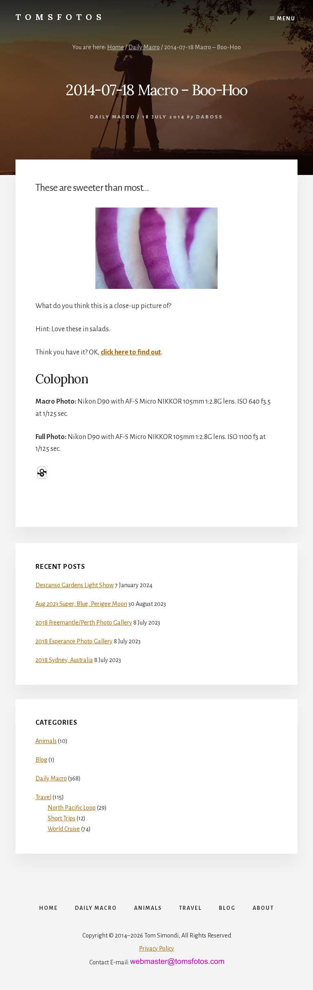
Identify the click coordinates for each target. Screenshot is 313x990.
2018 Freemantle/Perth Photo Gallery (83, 622)
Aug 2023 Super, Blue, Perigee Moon (81, 604)
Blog (41, 759)
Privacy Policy (156, 948)
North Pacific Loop (72, 807)
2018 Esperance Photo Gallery (73, 641)
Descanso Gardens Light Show (74, 585)
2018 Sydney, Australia (64, 660)
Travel (43, 797)
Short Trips (61, 818)
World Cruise (64, 829)
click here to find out (131, 352)
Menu (286, 19)
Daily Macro (112, 117)
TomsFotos (60, 17)
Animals (46, 741)
